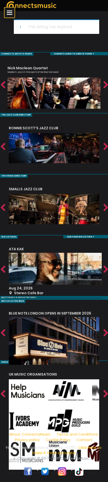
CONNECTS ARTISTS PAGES (16, 53)
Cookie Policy (58, 439)
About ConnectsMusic (29, 434)
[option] (54, 85)
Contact (84, 439)
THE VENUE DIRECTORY (13, 175)
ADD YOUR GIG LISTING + (80, 236)
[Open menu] (9, 12)
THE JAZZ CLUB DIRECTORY (16, 114)
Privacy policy (27, 439)
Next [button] (105, 85)
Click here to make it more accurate (67, 450)
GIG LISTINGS (9, 236)
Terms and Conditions (77, 434)
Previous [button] (2, 85)
